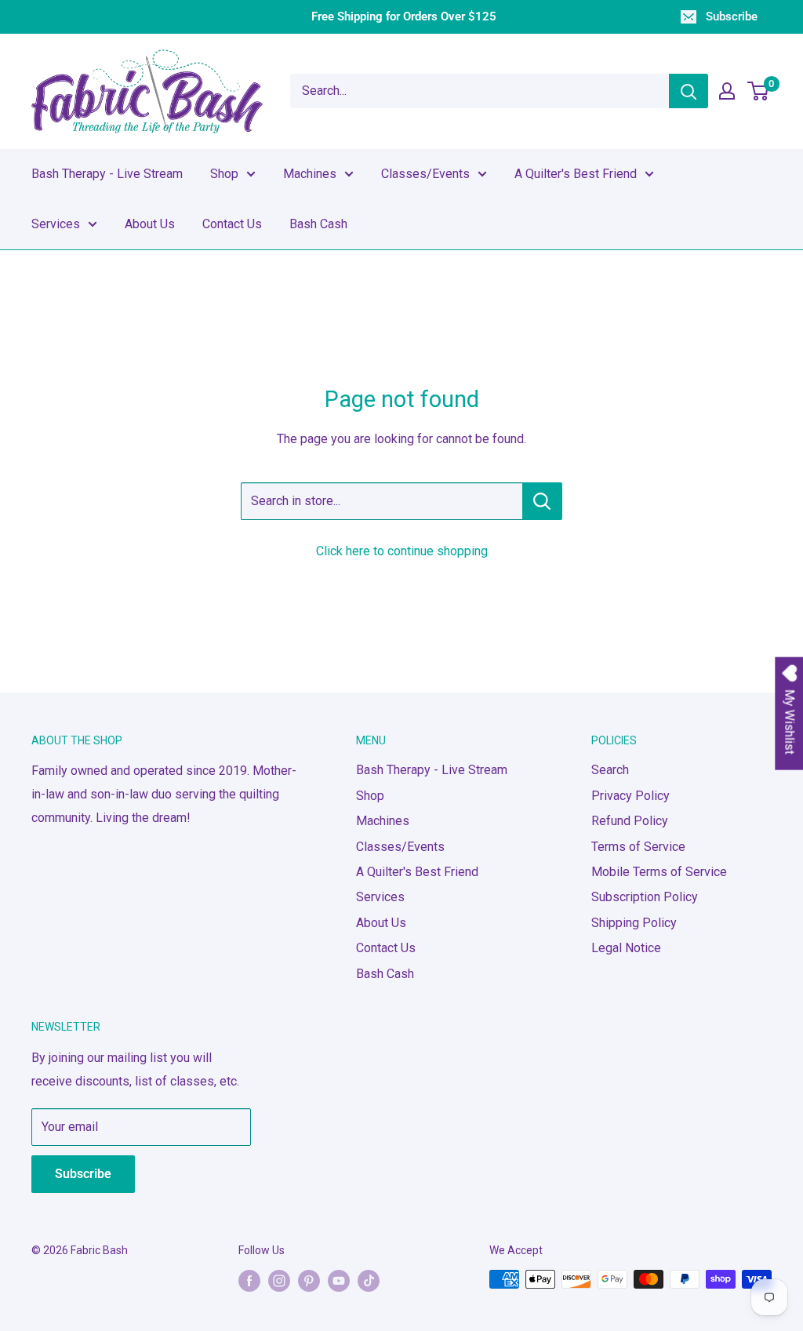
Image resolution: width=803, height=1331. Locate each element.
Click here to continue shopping (402, 551)
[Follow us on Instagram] (279, 1281)
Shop (224, 173)
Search (610, 769)
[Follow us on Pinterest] (309, 1281)
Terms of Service (638, 846)
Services (55, 223)
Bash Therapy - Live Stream (107, 173)
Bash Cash (318, 223)
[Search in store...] (542, 501)
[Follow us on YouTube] (339, 1281)
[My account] (727, 91)
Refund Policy (629, 820)
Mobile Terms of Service (659, 871)
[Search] (688, 91)
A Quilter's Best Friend (575, 173)
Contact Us (232, 223)
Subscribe (732, 16)
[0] (758, 91)
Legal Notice (626, 947)
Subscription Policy (644, 896)
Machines (309, 173)
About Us (150, 223)
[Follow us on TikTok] (369, 1281)
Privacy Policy (630, 795)
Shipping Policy (634, 922)
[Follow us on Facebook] (249, 1281)
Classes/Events (425, 173)
